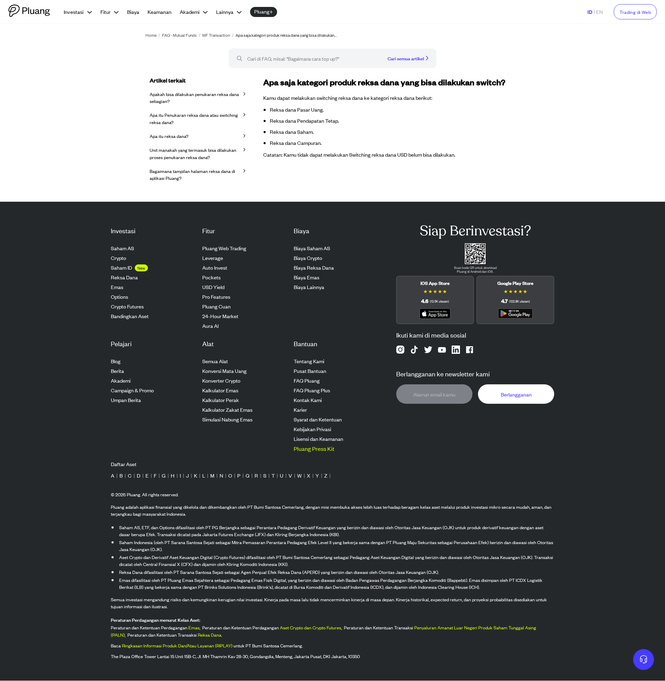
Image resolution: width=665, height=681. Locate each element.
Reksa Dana (209, 635)
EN (599, 11)
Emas (194, 628)
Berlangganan (516, 394)
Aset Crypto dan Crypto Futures (310, 628)
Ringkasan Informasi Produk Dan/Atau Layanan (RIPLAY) (177, 646)
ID (589, 11)
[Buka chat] (643, 659)
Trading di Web (635, 12)
